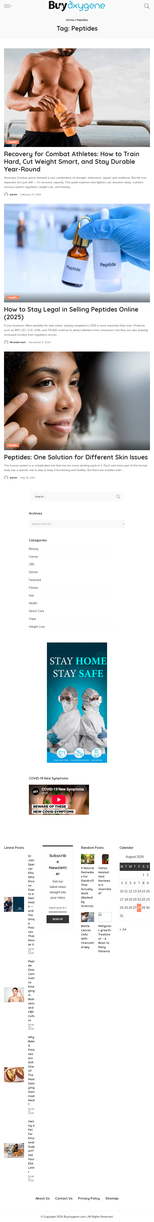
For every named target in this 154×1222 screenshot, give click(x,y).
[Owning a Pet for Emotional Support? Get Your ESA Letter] (14, 1150)
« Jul (123, 929)
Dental (33, 572)
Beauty (33, 549)
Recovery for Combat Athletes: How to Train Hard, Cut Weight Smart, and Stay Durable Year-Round (71, 161)
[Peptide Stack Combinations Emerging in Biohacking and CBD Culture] (14, 994)
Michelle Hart (17, 342)
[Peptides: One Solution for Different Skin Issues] (77, 401)
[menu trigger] (9, 6)
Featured (35, 580)
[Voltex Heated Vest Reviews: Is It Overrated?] (104, 859)
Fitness (33, 588)
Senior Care (36, 611)
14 (139, 891)
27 (135, 907)
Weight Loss (37, 626)
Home (70, 19)
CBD (31, 564)
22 (143, 899)
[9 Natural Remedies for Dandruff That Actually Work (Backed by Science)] (87, 859)
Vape (32, 619)
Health (13, 142)
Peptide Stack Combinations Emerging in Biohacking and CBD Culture (32, 991)
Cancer (33, 556)
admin (13, 195)
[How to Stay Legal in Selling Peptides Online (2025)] (77, 253)
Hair (31, 595)
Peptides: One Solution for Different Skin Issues (76, 457)
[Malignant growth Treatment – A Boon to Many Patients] (104, 917)
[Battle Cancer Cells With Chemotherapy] (87, 917)
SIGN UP (58, 919)
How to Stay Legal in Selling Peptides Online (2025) (71, 313)
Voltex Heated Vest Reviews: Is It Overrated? (104, 880)
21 (139, 899)
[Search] (146, 6)
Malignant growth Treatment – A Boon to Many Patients (104, 938)
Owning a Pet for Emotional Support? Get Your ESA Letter (32, 1147)
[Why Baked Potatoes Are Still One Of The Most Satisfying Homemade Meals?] (14, 1074)
